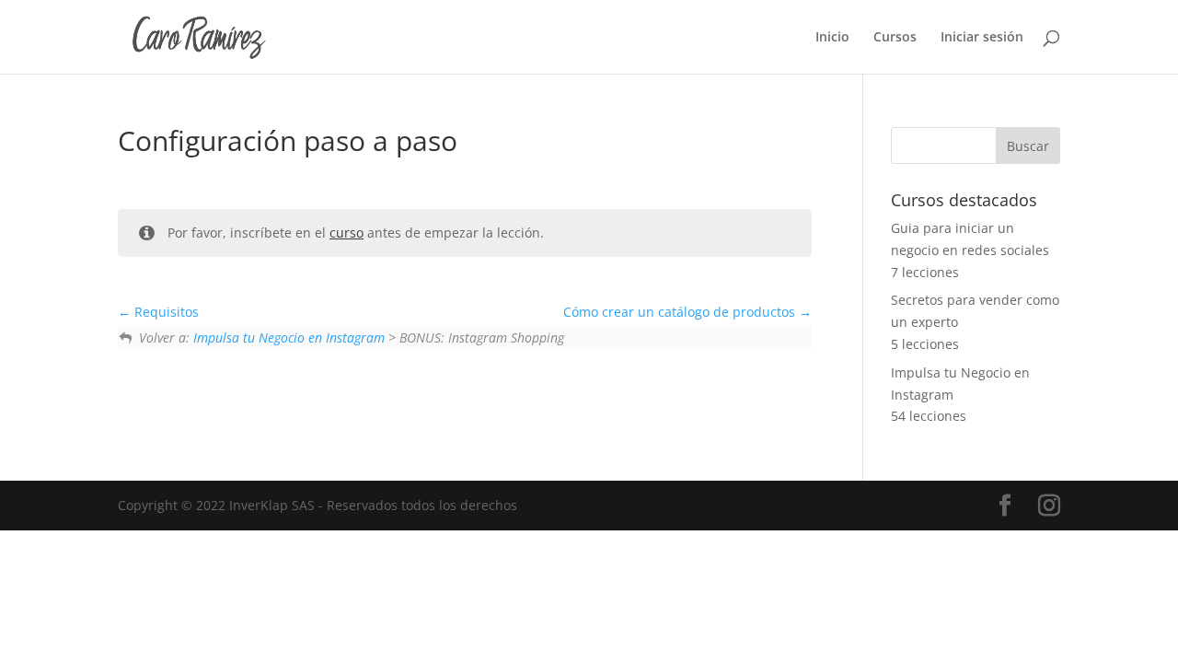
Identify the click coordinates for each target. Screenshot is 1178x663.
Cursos (895, 37)
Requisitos (165, 311)
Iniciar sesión (982, 37)
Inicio (832, 37)
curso (346, 232)
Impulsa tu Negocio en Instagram (289, 337)
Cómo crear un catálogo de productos (681, 311)
